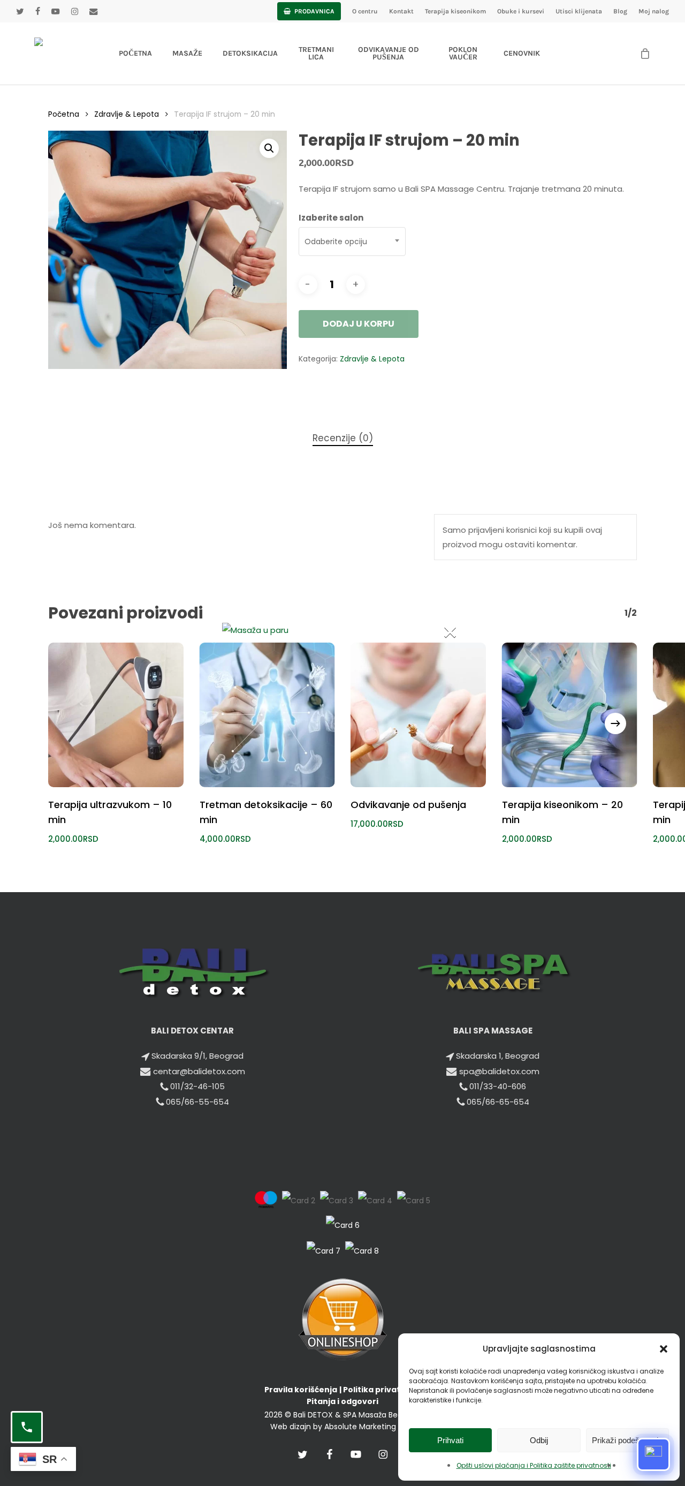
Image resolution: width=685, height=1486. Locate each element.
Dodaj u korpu (358, 324)
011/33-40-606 (497, 1086)
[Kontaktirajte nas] (27, 1427)
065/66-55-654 (197, 1101)
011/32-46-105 (197, 1086)
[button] (663, 1349)
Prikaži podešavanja (627, 1440)
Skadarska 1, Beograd (497, 1055)
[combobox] (352, 241)
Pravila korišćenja (300, 1389)
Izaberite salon (331, 217)
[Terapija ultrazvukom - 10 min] (116, 715)
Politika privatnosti (382, 1389)
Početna (63, 114)
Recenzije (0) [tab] (343, 438)
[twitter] (20, 11)
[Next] (615, 723)
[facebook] (37, 11)
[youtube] (55, 11)
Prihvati (450, 1440)
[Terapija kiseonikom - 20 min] (569, 715)
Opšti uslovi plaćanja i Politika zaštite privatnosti (533, 1465)
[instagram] (74, 11)
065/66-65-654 (498, 1101)
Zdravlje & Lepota (126, 114)
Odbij (539, 1440)
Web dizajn (290, 1426)
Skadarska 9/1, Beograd (197, 1055)
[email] (93, 11)
